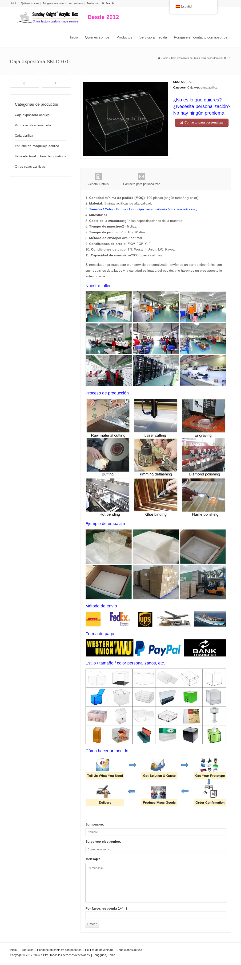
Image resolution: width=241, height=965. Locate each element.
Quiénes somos (30, 3)
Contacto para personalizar (204, 122)
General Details (98, 184)
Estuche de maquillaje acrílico (37, 146)
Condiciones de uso (129, 950)
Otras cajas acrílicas (30, 166)
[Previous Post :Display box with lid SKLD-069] (24, 83)
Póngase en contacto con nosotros (63, 3)
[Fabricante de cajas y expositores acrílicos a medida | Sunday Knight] (47, 17)
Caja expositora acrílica (202, 87)
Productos (92, 3)
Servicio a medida (153, 37)
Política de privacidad (99, 950)
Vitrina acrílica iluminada (33, 125)
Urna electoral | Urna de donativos (40, 156)
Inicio (14, 3)
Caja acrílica (24, 135)
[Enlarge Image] (125, 82)
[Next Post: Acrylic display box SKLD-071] (56, 83)
